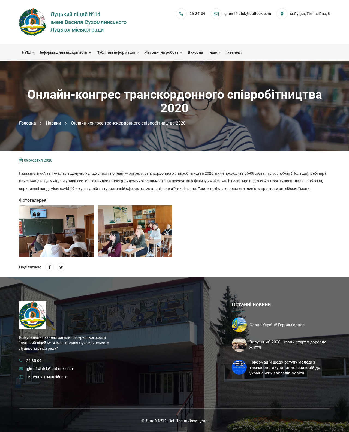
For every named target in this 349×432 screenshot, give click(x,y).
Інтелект (234, 52)
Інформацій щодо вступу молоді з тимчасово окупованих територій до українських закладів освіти (284, 368)
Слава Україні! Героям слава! (277, 324)
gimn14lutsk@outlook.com (50, 369)
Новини (53, 123)
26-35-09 (197, 13)
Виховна (195, 52)
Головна (27, 123)
